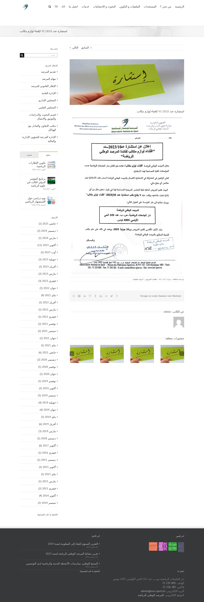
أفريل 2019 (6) (47, 424)
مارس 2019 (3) (47, 431)
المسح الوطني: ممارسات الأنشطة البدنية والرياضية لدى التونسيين (62, 563)
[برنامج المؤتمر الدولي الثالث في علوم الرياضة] (51, 179)
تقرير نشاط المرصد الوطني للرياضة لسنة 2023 (72, 553)
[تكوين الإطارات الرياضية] (51, 163)
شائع (48, 155)
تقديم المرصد (48, 71)
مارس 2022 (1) (47, 309)
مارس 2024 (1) (47, 238)
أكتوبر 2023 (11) (46, 245)
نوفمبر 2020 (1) (47, 366)
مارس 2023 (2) (47, 273)
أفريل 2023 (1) (47, 266)
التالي (75, 47)
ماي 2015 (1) (48, 474)
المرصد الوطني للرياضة (151, 595)
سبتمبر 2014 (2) (47, 502)
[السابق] (72, 353)
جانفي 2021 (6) (47, 352)
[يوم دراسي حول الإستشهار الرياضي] (51, 198)
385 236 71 (169, 587)
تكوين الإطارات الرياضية (37, 164)
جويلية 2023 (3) (47, 259)
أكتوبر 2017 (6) (47, 445)
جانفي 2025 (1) (47, 223)
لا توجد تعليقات (137, 279)
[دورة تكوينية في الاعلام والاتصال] (162, 546)
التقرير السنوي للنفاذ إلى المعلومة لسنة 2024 (73, 543)
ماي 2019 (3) (48, 417)
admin (175, 279)
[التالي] (182, 353)
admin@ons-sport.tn (153, 591)
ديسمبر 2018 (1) (46, 438)
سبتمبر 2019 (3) (47, 395)
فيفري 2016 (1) (47, 452)
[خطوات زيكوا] (181, 547)
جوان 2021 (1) (48, 338)
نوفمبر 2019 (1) (47, 381)
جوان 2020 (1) (48, 374)
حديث (29, 155)
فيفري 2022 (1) (47, 316)
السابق (85, 47)
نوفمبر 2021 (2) (47, 324)
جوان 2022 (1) (48, 288)
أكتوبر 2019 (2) (47, 388)
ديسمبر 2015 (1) (46, 460)
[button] (50, 6)
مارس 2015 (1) (47, 481)
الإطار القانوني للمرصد (43, 86)
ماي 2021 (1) (48, 345)
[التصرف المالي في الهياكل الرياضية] (153, 546)
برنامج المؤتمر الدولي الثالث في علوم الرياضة (36, 182)
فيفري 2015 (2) (47, 488)
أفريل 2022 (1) (47, 302)
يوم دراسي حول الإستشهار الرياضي (35, 199)
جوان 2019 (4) (48, 409)
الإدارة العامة (49, 93)
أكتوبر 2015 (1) (47, 467)
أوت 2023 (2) (48, 252)
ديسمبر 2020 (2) (46, 359)
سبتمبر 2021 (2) (47, 331)
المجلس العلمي (47, 107)
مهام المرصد (49, 79)
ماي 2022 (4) (48, 295)
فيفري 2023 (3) (47, 281)
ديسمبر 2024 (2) (46, 230)
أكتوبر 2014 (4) (47, 495)
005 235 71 (169, 583)
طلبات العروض (151, 279)
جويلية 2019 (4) (47, 402)
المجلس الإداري (47, 100)
